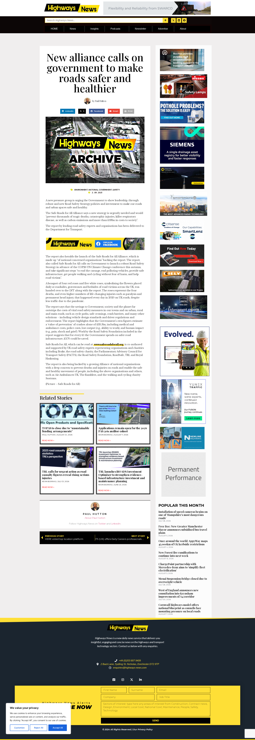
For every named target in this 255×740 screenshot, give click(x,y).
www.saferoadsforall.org (109, 344)
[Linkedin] (178, 20)
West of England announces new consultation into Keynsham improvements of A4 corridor (178, 593)
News (73, 28)
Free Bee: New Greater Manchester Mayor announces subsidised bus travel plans (182, 530)
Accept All (58, 727)
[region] (38, 718)
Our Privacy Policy (143, 729)
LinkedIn (116, 523)
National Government (100, 190)
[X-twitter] (173, 20)
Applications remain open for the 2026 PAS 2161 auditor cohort (122, 429)
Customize (19, 727)
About (183, 28)
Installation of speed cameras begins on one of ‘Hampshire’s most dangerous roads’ (182, 515)
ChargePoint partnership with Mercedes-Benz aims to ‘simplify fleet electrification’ (181, 567)
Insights (94, 28)
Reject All (38, 727)
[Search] (165, 20)
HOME (54, 28)
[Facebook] (184, 20)
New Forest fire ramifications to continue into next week (178, 554)
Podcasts (115, 28)
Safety (116, 190)
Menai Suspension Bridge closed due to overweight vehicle (182, 580)
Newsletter (140, 28)
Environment (81, 190)
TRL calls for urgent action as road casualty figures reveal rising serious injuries (65, 475)
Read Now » (48, 440)
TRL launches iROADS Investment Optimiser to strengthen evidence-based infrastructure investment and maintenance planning (121, 476)
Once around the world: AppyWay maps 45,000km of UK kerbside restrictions (183, 542)
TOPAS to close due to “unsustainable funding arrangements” (65, 429)
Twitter (102, 523)
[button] (67, 111)
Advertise (163, 28)
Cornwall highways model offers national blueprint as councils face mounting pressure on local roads (179, 608)
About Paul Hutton (95, 517)
